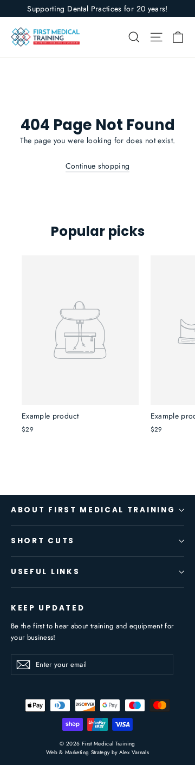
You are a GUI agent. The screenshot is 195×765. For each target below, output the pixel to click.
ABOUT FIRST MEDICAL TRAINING (93, 510)
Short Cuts (43, 541)
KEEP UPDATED (47, 608)
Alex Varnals (134, 752)
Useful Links (45, 572)
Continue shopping (98, 165)
